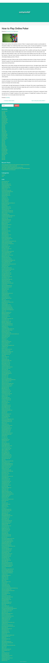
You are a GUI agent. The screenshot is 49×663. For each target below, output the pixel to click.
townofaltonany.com (6, 458)
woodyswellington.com (6, 599)
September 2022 (5, 153)
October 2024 (4, 121)
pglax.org (3, 459)
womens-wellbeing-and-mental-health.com (10, 334)
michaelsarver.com (5, 320)
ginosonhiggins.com (6, 452)
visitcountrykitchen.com (6, 448)
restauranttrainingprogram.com (8, 329)
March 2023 (4, 145)
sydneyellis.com (5, 326)
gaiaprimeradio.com (6, 439)
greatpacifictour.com (6, 479)
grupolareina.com (5, 250)
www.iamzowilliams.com (6, 589)
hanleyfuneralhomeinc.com (7, 307)
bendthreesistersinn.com (6, 466)
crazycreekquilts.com (6, 395)
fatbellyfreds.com (5, 601)
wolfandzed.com (5, 579)
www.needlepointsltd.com (7, 562)
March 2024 (4, 130)
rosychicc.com (4, 358)
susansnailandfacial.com (6, 536)
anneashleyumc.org (5, 552)
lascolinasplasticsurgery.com (7, 565)
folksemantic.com (5, 289)
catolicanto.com (5, 340)
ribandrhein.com (5, 337)
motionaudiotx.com (6, 650)
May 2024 (3, 127)
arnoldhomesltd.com (6, 275)
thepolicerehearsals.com (6, 381)
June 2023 (3, 141)
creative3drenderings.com (7, 520)
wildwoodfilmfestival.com (7, 242)
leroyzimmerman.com (6, 636)
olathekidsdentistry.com (6, 306)
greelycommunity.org (6, 409)
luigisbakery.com (5, 576)
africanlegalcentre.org (6, 406)
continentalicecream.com (7, 393)
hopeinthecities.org (6, 362)
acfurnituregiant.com (6, 194)
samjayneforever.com (6, 618)
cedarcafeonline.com (6, 193)
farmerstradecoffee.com (6, 522)
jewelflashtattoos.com (6, 221)
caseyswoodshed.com (6, 495)
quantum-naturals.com (6, 614)
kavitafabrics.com (5, 472)
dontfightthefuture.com (6, 274)
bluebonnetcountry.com (6, 224)
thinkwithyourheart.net (6, 282)
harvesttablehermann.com (7, 261)
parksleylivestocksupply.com (7, 351)
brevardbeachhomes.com (7, 268)
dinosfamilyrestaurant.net (7, 259)
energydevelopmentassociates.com (9, 264)
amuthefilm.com (5, 401)
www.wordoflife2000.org (7, 285)
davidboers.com (5, 524)
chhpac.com (4, 648)
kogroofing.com (5, 232)
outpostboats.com (5, 359)
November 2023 (4, 135)
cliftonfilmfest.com (5, 278)
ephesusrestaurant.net (6, 598)
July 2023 (3, 140)
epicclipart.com (5, 226)
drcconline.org (4, 486)
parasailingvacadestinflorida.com (8, 626)
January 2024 (4, 133)
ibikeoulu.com (4, 423)
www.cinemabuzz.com (6, 581)
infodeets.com (4, 189)
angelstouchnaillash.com (6, 312)
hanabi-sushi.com (5, 578)
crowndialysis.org (5, 327)
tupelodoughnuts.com (6, 304)
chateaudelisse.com (6, 240)
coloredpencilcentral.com (7, 276)
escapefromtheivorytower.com (8, 269)
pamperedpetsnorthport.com (7, 302)
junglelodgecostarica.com (7, 445)
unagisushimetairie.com (6, 219)
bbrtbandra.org (5, 223)
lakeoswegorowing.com (6, 641)
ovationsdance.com (6, 336)
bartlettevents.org (5, 247)
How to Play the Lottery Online (38, 101)
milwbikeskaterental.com (7, 456)
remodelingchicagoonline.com (8, 569)
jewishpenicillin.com (6, 331)
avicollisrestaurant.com (6, 485)
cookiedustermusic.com (6, 470)
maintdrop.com (5, 228)
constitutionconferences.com (8, 499)
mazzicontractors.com (6, 595)
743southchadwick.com (6, 270)
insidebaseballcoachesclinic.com (8, 622)
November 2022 (4, 150)
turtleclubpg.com (5, 477)
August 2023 (4, 139)
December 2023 (4, 134)
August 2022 (4, 154)
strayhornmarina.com (6, 390)
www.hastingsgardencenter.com (8, 590)
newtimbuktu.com (5, 199)
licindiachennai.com (5, 186)
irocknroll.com (4, 284)
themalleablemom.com (6, 429)
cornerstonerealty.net (6, 587)
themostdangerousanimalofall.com (8, 379)
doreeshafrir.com (5, 418)
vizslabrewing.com (5, 294)
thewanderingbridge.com (7, 428)
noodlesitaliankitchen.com (7, 217)
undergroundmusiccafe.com (7, 658)
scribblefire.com (5, 346)
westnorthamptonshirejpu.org (8, 243)
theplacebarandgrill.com (6, 487)
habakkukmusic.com (6, 531)
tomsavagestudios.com (6, 332)
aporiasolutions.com (6, 512)
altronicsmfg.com (5, 200)
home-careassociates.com (7, 349)
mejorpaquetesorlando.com (7, 308)
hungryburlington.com (6, 431)
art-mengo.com (5, 438)
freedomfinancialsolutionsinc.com (8, 546)
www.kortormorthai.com (7, 550)
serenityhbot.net (5, 533)
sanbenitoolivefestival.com (7, 367)
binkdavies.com (5, 396)
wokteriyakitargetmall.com (7, 323)
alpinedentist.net (5, 233)
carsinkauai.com (5, 623)
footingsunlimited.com (6, 556)
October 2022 (4, 152)
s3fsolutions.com (5, 266)
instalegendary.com (5, 214)
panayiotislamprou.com (6, 237)
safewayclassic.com (5, 209)
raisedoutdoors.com (6, 280)
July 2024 (3, 125)
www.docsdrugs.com (6, 559)
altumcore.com (5, 505)
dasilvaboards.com (5, 387)
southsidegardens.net (6, 593)
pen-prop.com (4, 537)
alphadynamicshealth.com (7, 628)
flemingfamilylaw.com (6, 639)
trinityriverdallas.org (6, 343)
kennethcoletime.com (6, 430)
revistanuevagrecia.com (6, 414)
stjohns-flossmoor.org (6, 467)
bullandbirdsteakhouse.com (7, 564)
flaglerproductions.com (6, 391)
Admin (17, 31)
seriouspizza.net (5, 503)
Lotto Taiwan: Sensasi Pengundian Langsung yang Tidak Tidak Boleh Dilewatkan (16, 168)
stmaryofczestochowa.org (7, 425)
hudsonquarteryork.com (6, 603)
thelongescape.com (6, 443)
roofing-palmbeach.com (6, 273)
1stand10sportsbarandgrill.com (8, 310)
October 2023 (4, 136)
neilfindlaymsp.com (5, 484)
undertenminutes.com (6, 195)
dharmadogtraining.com (6, 649)
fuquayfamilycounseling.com (7, 642)
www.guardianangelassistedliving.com (9, 608)
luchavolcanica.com (5, 473)
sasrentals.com (4, 317)
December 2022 (4, 149)
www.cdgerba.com (5, 606)
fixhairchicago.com (5, 496)
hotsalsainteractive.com (6, 190)
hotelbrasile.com (5, 245)
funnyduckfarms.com (6, 632)
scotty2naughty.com (6, 416)
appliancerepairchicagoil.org (7, 212)
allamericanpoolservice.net (7, 330)
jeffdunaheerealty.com (6, 543)
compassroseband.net (6, 504)
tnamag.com (4, 508)
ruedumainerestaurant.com (7, 410)
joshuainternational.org (6, 534)
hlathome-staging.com (6, 322)
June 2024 (3, 126)
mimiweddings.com (5, 654)
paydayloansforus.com (6, 207)
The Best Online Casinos (9, 101)
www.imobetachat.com (6, 526)
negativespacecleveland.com (7, 461)
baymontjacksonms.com (6, 457)
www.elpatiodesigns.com (7, 602)
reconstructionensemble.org (7, 471)
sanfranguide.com (5, 374)
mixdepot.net (4, 583)
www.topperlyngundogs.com (7, 541)
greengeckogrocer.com (6, 321)
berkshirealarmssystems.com (7, 293)
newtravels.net (5, 205)
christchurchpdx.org (5, 397)
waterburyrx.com (5, 489)
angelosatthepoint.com (6, 491)
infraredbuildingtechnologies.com (8, 260)
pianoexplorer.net (5, 592)
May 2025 (3, 112)
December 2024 (4, 119)
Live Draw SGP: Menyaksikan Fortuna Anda (9, 166)
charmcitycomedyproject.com (8, 419)
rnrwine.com (4, 640)
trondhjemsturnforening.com (7, 609)
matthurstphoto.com (6, 620)
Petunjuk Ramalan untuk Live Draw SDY (9, 170)
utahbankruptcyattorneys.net (7, 283)
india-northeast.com (6, 271)
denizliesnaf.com (5, 498)
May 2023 (3, 143)
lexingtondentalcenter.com (7, 325)
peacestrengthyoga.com (6, 545)
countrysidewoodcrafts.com (7, 210)
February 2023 (4, 147)
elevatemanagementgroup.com (8, 635)
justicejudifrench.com (6, 426)
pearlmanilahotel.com (6, 227)
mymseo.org (4, 646)
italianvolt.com (5, 292)
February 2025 (4, 116)
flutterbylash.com (5, 630)
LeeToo (28, 661)
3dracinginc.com (5, 377)
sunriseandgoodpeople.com (7, 463)
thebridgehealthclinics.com (7, 515)
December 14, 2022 (10, 31)
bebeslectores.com (5, 256)
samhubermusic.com (6, 659)
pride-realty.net (5, 627)
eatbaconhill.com (5, 201)
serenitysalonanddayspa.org (7, 191)
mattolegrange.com (6, 444)
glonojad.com (4, 412)
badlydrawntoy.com (6, 528)
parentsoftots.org (5, 519)
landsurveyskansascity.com (7, 553)
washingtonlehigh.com (6, 575)
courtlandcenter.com (6, 482)
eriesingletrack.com (5, 301)
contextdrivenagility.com (7, 421)
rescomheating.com (6, 653)
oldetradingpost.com (6, 254)
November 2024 (4, 120)
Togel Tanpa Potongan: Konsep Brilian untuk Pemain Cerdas (12, 167)
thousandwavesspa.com (6, 481)
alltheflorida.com (5, 621)
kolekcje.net (4, 339)
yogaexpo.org (4, 348)
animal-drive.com (5, 506)
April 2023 (3, 144)
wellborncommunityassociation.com (9, 241)
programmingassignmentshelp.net (8, 203)
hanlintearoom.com (5, 631)
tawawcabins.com (5, 288)
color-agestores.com (6, 354)
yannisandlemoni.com (6, 297)
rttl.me (3, 651)
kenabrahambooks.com (6, 398)
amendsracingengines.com (7, 548)
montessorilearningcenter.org (7, 616)
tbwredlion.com (5, 612)
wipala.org (4, 355)
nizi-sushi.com (4, 437)
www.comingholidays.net (7, 373)
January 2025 (4, 117)
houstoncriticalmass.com (6, 378)
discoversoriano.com (6, 371)
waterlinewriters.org (6, 517)
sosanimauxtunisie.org (6, 231)
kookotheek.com (5, 236)
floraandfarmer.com (6, 265)
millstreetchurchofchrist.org (7, 625)
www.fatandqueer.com (6, 551)
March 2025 (4, 115)
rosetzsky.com (4, 411)
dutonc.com (4, 442)
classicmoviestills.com (6, 368)
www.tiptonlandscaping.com (7, 571)
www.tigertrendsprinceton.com (8, 538)
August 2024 (4, 124)
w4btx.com (4, 311)
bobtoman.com (5, 229)
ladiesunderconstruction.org (7, 255)
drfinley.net (4, 637)
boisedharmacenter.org (6, 353)
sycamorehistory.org (6, 585)
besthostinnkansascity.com (7, 655)
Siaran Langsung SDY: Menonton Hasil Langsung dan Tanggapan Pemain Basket (15, 164)
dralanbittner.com (5, 296)
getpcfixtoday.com (5, 222)
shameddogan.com (5, 518)
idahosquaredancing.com (6, 287)
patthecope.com (5, 500)
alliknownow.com (5, 382)
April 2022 (3, 159)
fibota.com (4, 604)
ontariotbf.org (4, 213)
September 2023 (5, 138)
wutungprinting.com (6, 453)
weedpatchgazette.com (6, 298)
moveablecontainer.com (6, 249)
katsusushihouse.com (6, 407)
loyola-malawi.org (5, 357)
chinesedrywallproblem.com (7, 465)
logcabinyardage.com (6, 523)
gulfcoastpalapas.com (6, 514)
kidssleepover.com (5, 204)
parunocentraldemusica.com (7, 607)
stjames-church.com (6, 415)
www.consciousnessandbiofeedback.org (10, 588)
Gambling (8, 97)
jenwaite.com (4, 634)
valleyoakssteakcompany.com (8, 494)
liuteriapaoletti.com (6, 462)
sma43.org (4, 567)
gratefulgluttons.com (6, 363)
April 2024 (3, 129)
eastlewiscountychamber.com (8, 383)
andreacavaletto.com (6, 350)
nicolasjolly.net (5, 404)
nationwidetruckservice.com (7, 476)
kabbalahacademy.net (6, 313)
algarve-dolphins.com (6, 449)
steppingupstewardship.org (7, 573)
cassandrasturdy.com (6, 365)
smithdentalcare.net (6, 656)
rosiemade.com (5, 303)
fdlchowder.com (5, 561)
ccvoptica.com (5, 574)
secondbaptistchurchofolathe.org (8, 645)
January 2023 (4, 148)
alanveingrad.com (5, 451)
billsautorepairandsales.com (7, 613)
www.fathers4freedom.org (7, 540)
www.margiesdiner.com (6, 560)
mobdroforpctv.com (6, 364)
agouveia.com (4, 644)
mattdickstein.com (5, 527)
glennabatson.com (5, 388)
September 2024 (5, 122)
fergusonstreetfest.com (6, 617)
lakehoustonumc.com (6, 529)
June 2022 (3, 157)
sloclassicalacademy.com (6, 386)
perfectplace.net (5, 344)
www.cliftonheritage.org (7, 566)
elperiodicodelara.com (6, 184)
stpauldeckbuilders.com (6, 555)
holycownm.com (5, 475)
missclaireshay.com (5, 181)
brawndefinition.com (6, 392)
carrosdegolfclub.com (6, 262)
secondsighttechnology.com (7, 318)
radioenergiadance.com (6, 235)
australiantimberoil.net (6, 257)
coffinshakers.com (5, 424)
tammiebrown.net (5, 440)
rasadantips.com (5, 198)
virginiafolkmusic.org (6, 335)
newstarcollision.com (6, 316)
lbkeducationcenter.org (6, 341)
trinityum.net (4, 594)
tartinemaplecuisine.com (6, 434)
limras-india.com (5, 182)
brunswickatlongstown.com (7, 433)
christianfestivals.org (6, 447)
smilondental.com (5, 315)
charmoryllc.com (5, 376)
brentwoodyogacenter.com (7, 570)
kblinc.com (4, 299)
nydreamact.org (5, 218)
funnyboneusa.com (5, 468)
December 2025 (4, 111)
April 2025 (3, 113)
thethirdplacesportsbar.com (7, 597)
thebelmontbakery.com (6, 208)
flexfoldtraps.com (5, 547)
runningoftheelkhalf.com (6, 542)
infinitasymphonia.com (6, 405)
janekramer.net (5, 435)
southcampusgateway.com (7, 238)
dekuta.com (4, 580)
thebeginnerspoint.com (6, 372)
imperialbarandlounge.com (7, 279)
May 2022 (3, 158)
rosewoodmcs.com (5, 584)
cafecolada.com (5, 369)
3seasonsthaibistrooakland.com (8, 345)
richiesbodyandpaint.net (6, 185)
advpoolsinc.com (5, 490)
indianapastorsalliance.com (7, 492)
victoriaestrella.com (6, 480)
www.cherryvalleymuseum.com (8, 251)
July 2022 (3, 155)
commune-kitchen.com (6, 400)
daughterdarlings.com (6, 188)
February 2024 (4, 131)
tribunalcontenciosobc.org (7, 384)
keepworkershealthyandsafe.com (8, 215)
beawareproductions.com (7, 420)
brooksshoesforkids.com (6, 509)
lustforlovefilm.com (5, 402)
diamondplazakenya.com (7, 611)
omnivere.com (4, 196)
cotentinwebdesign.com (6, 252)
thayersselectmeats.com (6, 510)
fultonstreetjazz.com (6, 246)
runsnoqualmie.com (5, 557)
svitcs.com (4, 501)
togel (3, 176)
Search (17, 105)
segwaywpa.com (5, 513)
